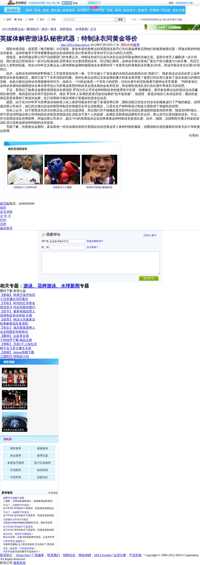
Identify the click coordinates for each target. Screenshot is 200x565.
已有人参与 (150, 235)
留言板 (4, 203)
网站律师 (85, 555)
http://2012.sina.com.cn (75, 44)
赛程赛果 (68, 10)
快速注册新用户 (95, 241)
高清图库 (83, 10)
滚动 (29, 10)
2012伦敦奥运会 (13, 29)
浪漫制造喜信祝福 (12, 315)
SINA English (103, 555)
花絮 (109, 10)
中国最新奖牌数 (44, 3)
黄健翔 (142, 10)
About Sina (23, 555)
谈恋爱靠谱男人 (24, 327)
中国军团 (98, 10)
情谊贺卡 (6, 307)
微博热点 (93, 3)
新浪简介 (6, 555)
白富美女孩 (21, 336)
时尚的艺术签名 (24, 303)
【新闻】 (6, 295)
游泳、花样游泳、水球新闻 (69, 29)
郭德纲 (154, 10)
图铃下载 (6, 290)
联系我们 (53, 555)
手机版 (165, 10)
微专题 (55, 10)
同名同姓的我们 (24, 307)
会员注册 (119, 555)
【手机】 (6, 303)
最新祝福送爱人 (24, 311)
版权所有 (19, 562)
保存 (3, 207)
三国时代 (6, 356)
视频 (37, 10)
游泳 (44, 29)
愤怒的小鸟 (21, 356)
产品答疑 (135, 555)
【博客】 (6, 344)
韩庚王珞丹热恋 (24, 295)
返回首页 (6, 228)
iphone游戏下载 (23, 352)
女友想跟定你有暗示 (14, 331)
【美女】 (6, 327)
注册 (190, 3)
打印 (3, 220)
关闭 (3, 224)
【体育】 (6, 319)
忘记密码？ (92, 247)
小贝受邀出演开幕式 (14, 299)
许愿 (29, 315)
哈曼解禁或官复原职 (14, 323)
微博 (46, 10)
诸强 (118, 10)
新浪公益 (19, 290)
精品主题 (26, 340)
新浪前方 (129, 10)
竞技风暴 (178, 10)
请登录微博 (182, 3)
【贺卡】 (6, 311)
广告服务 (38, 555)
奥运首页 (12, 9)
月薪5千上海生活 (25, 344)
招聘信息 (69, 555)
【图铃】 (6, 336)
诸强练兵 (32, 29)
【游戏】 (6, 352)
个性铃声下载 (9, 340)
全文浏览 (6, 211)
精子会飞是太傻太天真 (15, 348)
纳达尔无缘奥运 (24, 319)
